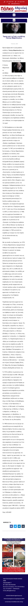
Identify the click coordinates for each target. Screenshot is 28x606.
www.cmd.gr (20, 601)
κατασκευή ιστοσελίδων (11, 601)
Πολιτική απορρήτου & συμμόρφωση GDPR (14, 598)
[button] (14, 15)
